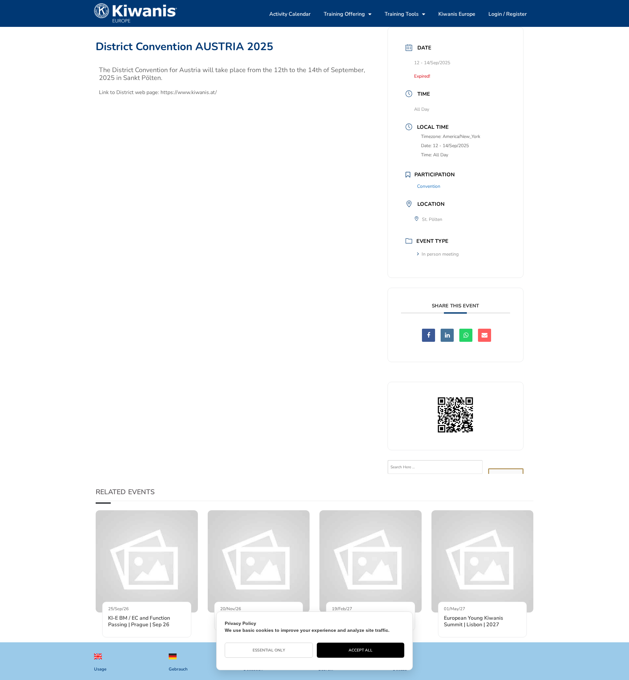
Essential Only (269, 650)
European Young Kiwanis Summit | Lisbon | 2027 (473, 621)
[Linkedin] (447, 335)
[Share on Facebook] (428, 335)
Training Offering (344, 14)
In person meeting (440, 254)
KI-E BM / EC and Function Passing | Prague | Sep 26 (139, 621)
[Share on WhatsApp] (465, 335)
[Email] (484, 335)
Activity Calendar (290, 14)
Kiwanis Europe (456, 14)
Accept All (361, 650)
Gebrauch (178, 669)
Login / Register (507, 14)
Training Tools (402, 14)
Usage (100, 669)
